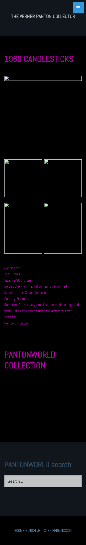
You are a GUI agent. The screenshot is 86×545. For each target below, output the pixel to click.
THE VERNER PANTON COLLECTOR (43, 16)
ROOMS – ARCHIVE (27, 530)
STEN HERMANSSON (58, 530)
